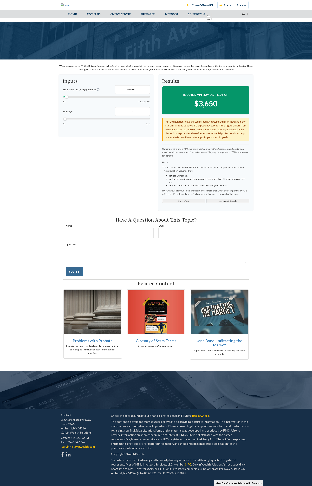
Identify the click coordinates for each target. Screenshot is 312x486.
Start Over (183, 200)
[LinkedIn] (243, 14)
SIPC (188, 464)
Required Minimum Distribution (205, 94)
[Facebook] (247, 14)
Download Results (228, 200)
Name (69, 225)
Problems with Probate (93, 340)
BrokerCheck (200, 415)
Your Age (67, 111)
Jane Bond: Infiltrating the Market (219, 342)
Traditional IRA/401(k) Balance (79, 89)
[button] (93, 14)
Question (71, 244)
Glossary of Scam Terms (156, 340)
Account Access (235, 5)
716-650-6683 (202, 5)
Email (161, 225)
